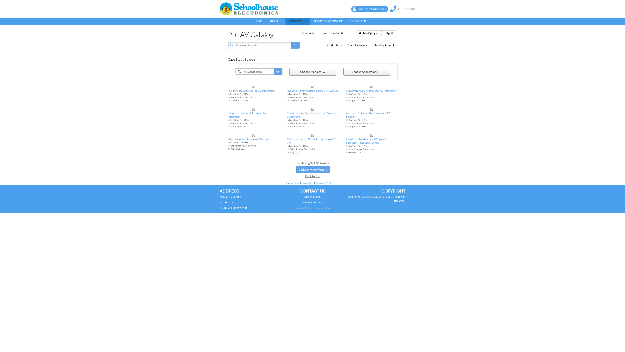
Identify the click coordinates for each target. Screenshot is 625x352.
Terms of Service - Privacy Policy (312, 208)
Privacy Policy (307, 183)
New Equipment (384, 45)
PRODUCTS (296, 21)
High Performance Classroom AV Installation (371, 90)
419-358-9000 (407, 9)
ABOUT (273, 21)
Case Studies (309, 32)
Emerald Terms (292, 183)
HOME (259, 21)
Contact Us (337, 32)
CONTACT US (358, 21)
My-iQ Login (370, 33)
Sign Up (390, 33)
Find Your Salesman (371, 9)
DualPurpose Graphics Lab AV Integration (251, 90)
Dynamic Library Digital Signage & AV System (312, 90)
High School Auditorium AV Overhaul (248, 138)
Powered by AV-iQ (323, 183)
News (323, 32)
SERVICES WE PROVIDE (328, 21)
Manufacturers (357, 45)
